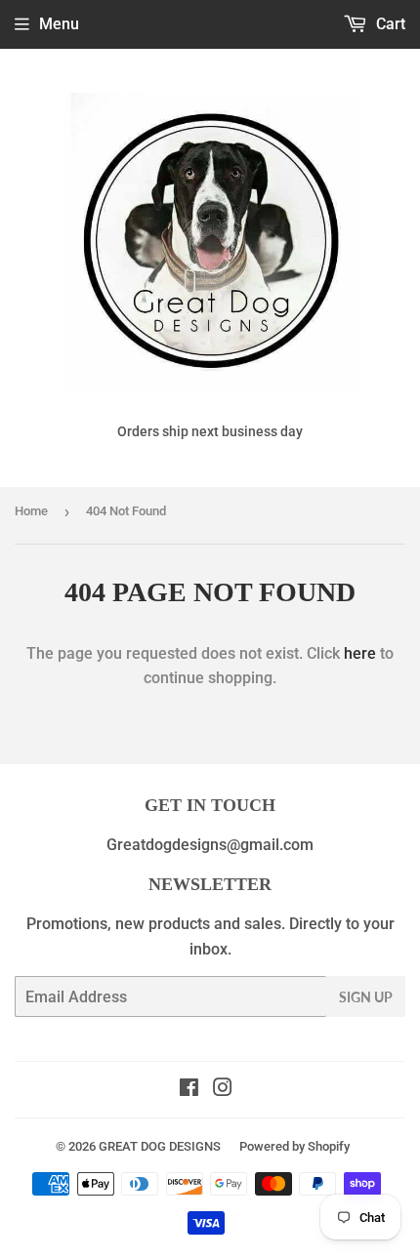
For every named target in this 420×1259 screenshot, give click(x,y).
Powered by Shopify (294, 1146)
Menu (59, 24)
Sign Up (366, 997)
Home (31, 511)
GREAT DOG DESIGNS (160, 1146)
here (360, 653)
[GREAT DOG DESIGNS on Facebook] (189, 1089)
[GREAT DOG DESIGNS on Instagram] (222, 1089)
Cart (388, 24)
